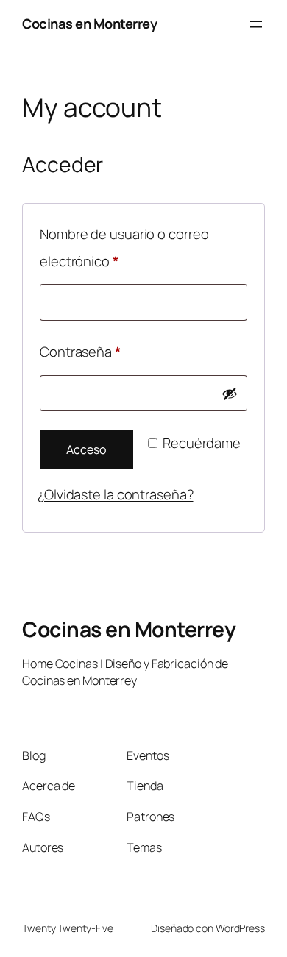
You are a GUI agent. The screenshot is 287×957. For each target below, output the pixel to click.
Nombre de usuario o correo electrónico (124, 247)
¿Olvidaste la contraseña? (116, 494)
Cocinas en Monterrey (89, 23)
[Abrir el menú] (256, 24)
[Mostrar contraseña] (230, 393)
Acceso (86, 449)
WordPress (240, 928)
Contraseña (113, 351)
